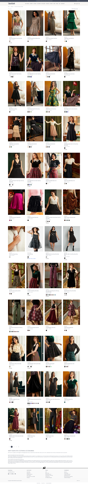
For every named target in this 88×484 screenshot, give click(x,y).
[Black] (69, 220)
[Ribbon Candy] (47, 366)
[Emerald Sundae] (29, 76)
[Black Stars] (46, 257)
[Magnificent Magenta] (9, 220)
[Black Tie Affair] (12, 402)
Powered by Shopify (19, 480)
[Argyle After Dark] (28, 439)
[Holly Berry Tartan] (50, 294)
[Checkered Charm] (9, 402)
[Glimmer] (46, 41)
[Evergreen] (66, 41)
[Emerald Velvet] (28, 293)
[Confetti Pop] (46, 366)
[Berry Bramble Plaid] (46, 294)
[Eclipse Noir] (47, 76)
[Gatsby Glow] (12, 76)
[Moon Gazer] (38, 403)
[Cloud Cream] (9, 76)
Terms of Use (43, 483)
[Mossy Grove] (47, 402)
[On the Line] (46, 439)
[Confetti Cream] (9, 366)
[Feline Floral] (28, 111)
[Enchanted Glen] (67, 220)
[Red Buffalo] (32, 403)
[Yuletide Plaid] (9, 439)
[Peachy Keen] (46, 76)
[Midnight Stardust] (49, 76)
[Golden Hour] (64, 220)
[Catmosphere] (49, 366)
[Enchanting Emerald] (11, 220)
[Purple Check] (34, 403)
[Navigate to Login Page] (77, 3)
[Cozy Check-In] (52, 294)
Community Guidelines (48, 483)
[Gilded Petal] (31, 111)
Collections (12, 6)
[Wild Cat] (36, 403)
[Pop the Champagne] (47, 183)
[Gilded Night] (64, 76)
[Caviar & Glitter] (9, 111)
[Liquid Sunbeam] (28, 41)
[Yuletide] (46, 330)
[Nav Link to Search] (76, 3)
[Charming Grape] (11, 402)
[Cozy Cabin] (67, 366)
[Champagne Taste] (64, 41)
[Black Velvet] (66, 293)
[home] (11, 4)
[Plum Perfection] (46, 402)
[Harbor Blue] (55, 294)
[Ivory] (29, 366)
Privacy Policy (38, 483)
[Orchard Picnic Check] (53, 294)
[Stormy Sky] (35, 403)
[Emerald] (64, 402)
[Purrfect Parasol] (29, 111)
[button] (74, 3)
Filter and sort (75, 8)
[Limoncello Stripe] (50, 366)
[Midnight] (46, 183)
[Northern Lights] (9, 41)
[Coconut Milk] (9, 257)
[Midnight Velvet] (28, 403)
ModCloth (14, 480)
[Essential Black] (29, 403)
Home (8, 6)
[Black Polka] (64, 293)
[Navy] (31, 76)
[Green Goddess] (47, 294)
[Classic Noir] (11, 76)
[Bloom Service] (66, 220)
